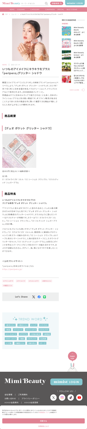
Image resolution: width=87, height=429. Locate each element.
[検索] (46, 3)
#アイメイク (21, 281)
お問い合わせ (10, 398)
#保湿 (8, 330)
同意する (43, 421)
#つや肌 (9, 343)
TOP (6, 14)
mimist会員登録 (31, 402)
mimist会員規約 (12, 402)
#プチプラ (23, 334)
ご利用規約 (23, 394)
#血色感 (43, 339)
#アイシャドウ (8, 281)
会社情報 (8, 394)
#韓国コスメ (7, 285)
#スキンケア (43, 330)
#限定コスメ (22, 325)
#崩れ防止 (32, 343)
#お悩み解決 (35, 334)
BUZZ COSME (72, 9)
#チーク (43, 343)
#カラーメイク (11, 339)
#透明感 (47, 334)
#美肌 (21, 339)
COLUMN (20, 9)
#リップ (33, 325)
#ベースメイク (11, 334)
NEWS (12, 9)
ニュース (13, 14)
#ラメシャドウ (34, 281)
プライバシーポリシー (31, 398)
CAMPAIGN (50, 9)
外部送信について (44, 412)
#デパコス (44, 325)
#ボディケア (32, 339)
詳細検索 (55, 3)
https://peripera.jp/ (12, 269)
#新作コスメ (46, 281)
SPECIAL (60, 9)
